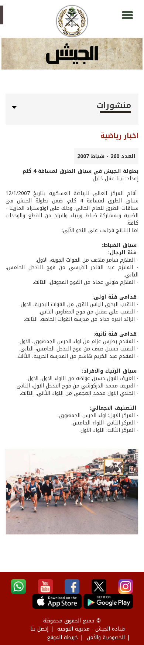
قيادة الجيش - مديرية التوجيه (91, 629)
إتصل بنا (39, 629)
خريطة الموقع (62, 637)
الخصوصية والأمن (106, 637)
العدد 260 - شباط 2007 (106, 156)
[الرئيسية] (72, 21)
